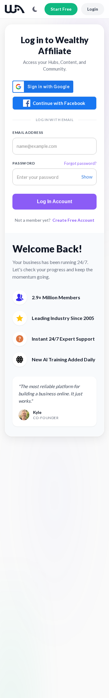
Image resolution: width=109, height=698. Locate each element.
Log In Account (54, 201)
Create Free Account (73, 220)
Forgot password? (80, 163)
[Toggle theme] (35, 9)
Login (92, 9)
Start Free (61, 9)
